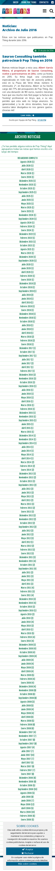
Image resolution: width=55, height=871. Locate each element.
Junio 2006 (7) (27, 800)
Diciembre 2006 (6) (27, 778)
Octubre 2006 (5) (27, 785)
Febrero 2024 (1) (27, 226)
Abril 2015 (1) (27, 428)
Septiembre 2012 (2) (28, 527)
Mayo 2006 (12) (27, 804)
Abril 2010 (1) (27, 629)
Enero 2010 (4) (27, 641)
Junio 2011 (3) (27, 576)
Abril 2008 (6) (27, 717)
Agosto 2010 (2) (28, 614)
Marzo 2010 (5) (27, 633)
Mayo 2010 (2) (27, 625)
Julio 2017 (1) (27, 359)
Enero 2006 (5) (27, 819)
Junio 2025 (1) (27, 200)
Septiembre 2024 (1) (27, 219)
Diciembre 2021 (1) (27, 241)
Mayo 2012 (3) (27, 538)
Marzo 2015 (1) (27, 432)
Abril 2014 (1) (28, 458)
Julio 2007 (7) (27, 751)
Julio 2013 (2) (27, 489)
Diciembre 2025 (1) (27, 181)
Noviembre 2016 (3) (27, 378)
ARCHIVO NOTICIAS (27, 137)
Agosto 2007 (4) (27, 747)
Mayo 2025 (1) (27, 203)
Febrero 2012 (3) (27, 549)
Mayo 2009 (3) (27, 667)
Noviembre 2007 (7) (27, 736)
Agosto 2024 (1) (27, 222)
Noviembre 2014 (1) (27, 439)
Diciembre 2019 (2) (27, 283)
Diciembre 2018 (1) (27, 314)
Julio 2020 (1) (28, 264)
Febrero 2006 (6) (27, 816)
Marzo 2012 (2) (27, 546)
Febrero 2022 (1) (27, 238)
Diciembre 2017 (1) (27, 348)
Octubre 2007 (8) (27, 740)
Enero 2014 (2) (27, 470)
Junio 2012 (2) (27, 534)
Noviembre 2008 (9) (27, 690)
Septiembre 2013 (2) (27, 485)
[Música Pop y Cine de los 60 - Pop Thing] (16, 11)
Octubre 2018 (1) (27, 321)
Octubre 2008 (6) (27, 694)
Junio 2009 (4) (27, 663)
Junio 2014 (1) (27, 451)
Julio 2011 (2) (27, 572)
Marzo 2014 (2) (27, 462)
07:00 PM (42, 120)
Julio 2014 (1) (28, 447)
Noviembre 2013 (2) (27, 477)
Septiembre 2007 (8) (27, 743)
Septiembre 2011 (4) (27, 568)
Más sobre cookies (27, 863)
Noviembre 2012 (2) (27, 519)
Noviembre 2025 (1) (27, 184)
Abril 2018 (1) (27, 333)
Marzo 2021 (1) (27, 253)
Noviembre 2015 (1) (27, 416)
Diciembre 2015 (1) (27, 413)
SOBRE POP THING (28, 2)
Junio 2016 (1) (27, 394)
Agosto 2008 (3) (27, 702)
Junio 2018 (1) (27, 329)
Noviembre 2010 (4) (27, 603)
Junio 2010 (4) (27, 622)
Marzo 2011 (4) (27, 587)
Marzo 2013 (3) (27, 504)
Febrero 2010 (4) (27, 637)
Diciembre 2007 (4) (27, 732)
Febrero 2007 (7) (27, 770)
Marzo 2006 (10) (27, 812)
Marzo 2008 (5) (27, 721)
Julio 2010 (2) (27, 618)
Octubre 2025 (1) (27, 188)
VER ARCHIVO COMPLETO (28, 158)
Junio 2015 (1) (27, 424)
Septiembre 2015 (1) (28, 420)
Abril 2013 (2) (27, 500)
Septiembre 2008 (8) (27, 698)
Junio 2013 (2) (27, 492)
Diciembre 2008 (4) (27, 686)
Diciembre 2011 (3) (27, 557)
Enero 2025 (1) (27, 211)
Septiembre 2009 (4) (27, 656)
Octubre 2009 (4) (27, 652)
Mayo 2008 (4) (27, 713)
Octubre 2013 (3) (27, 481)
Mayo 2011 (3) (27, 580)
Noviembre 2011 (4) (27, 561)
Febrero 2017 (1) (27, 371)
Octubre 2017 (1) (27, 352)
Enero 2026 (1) (27, 177)
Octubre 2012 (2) (27, 523)
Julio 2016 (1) (27, 390)
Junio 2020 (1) (27, 268)
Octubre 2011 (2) (27, 565)
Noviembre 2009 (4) (27, 648)
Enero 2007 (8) (27, 774)
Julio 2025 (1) (27, 196)
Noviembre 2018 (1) (27, 317)
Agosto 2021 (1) (27, 249)
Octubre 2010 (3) (27, 606)
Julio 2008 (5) (28, 705)
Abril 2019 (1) (27, 302)
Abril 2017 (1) (27, 367)
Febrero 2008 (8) (27, 724)
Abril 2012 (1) (27, 542)
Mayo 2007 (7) (27, 759)
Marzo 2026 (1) (27, 173)
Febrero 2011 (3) (27, 591)
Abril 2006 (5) (27, 808)
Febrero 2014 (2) (27, 466)
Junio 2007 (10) (27, 755)
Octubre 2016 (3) (27, 382)
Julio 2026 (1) (28, 165)
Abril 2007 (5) (28, 762)
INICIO (15, 2)
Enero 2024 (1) (27, 230)
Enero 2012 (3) (27, 553)
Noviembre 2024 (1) (27, 215)
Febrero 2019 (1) (27, 306)
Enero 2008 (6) (27, 728)
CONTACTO (43, 2)
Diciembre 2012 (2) (27, 515)
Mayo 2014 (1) (27, 454)
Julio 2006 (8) (27, 797)
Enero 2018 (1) (27, 344)
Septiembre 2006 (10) (27, 789)
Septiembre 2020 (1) (27, 260)
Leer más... (26, 115)
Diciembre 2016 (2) (27, 375)
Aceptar (29, 849)
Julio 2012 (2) (27, 530)
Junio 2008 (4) (27, 709)
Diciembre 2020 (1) (27, 257)
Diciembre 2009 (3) (27, 644)
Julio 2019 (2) (27, 295)
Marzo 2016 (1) (27, 405)
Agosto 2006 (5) (27, 793)
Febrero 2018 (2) (27, 340)
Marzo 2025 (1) (27, 207)
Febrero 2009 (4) (27, 679)
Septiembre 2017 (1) (28, 356)
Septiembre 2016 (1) (27, 386)
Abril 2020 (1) (28, 272)
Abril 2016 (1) (27, 401)
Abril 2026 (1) (28, 169)
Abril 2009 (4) (27, 671)
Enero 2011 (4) (27, 595)
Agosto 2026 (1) (27, 162)
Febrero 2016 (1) (27, 409)
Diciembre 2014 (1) (27, 435)
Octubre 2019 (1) (27, 287)
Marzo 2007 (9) (27, 766)
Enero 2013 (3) (27, 511)
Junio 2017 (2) (27, 363)
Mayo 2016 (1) (27, 397)
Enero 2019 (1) (27, 310)
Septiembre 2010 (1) (27, 610)
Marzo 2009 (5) (27, 675)
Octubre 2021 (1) (27, 245)
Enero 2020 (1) (27, 279)
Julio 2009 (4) (27, 660)
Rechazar (29, 853)
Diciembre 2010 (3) (27, 599)
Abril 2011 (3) (27, 584)
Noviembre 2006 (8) (27, 781)
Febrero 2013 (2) (27, 508)
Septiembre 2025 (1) (27, 192)
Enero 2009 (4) (27, 683)
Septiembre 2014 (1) (27, 443)
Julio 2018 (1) (27, 325)
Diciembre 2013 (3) (27, 473)
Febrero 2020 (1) (27, 276)
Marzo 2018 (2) (27, 337)
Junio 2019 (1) (27, 298)
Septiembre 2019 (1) (28, 291)
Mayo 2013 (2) (27, 496)
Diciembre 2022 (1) (27, 234)
